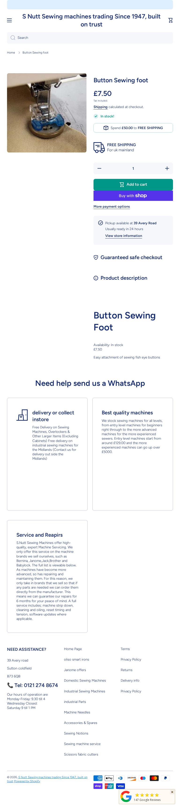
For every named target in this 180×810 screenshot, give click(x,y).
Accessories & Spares (80, 723)
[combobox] (90, 38)
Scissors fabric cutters (81, 754)
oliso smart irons (76, 659)
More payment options (112, 206)
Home (11, 52)
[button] (170, 20)
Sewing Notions (76, 733)
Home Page (73, 649)
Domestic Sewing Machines (85, 680)
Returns (126, 670)
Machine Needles (77, 712)
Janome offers (75, 670)
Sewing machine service (82, 744)
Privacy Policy (131, 659)
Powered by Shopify (27, 781)
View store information (123, 236)
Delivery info (130, 680)
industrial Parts (75, 702)
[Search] (11, 38)
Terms (125, 649)
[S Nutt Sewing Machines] (126, 802)
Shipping (101, 107)
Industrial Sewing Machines (84, 691)
